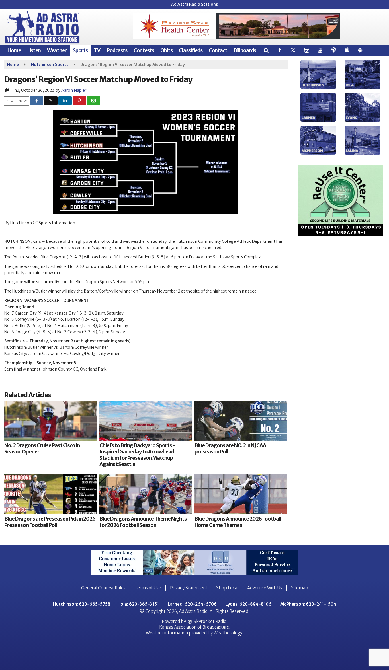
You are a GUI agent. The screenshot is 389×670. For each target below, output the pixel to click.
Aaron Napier (73, 90)
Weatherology (228, 633)
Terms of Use (147, 588)
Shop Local (227, 588)
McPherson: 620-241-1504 (308, 604)
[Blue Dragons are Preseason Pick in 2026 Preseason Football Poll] (50, 494)
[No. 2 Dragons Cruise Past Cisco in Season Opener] (50, 421)
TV (97, 50)
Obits (166, 50)
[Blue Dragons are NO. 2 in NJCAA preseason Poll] (241, 421)
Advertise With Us (264, 588)
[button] (265, 50)
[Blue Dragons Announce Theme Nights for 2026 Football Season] (145, 494)
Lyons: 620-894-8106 (248, 604)
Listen (34, 50)
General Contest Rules (103, 588)
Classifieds (190, 50)
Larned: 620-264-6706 (192, 604)
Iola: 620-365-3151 (139, 604)
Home (14, 50)
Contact (218, 50)
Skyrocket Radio (209, 621)
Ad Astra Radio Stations (194, 4)
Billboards (245, 50)
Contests (144, 50)
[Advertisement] (236, 26)
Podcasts (117, 50)
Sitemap (299, 588)
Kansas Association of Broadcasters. (194, 627)
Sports (80, 50)
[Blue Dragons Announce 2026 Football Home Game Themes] (241, 494)
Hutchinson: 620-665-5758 (81, 604)
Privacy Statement (188, 588)
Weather (57, 50)
